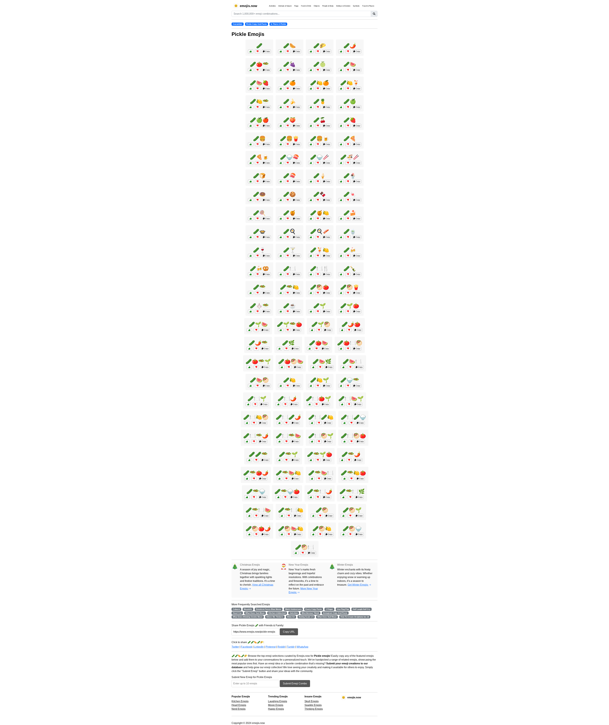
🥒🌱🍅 (349, 306)
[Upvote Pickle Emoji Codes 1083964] (341, 274)
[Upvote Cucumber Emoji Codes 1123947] (342, 460)
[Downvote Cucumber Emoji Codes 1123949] (320, 367)
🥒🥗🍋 (289, 287)
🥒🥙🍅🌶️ (258, 528)
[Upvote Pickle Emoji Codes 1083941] (341, 126)
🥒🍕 (349, 138)
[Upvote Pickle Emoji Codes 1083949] (250, 88)
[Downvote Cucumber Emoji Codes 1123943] (319, 423)
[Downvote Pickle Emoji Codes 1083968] (348, 293)
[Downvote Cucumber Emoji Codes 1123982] (254, 423)
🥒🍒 (319, 120)
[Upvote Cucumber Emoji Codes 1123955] (342, 404)
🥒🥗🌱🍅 (319, 454)
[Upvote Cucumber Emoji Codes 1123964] (295, 553)
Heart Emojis (239, 705)
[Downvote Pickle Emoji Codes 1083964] (348, 274)
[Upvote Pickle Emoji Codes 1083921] (250, 70)
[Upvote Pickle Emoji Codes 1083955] (311, 200)
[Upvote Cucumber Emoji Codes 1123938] (249, 460)
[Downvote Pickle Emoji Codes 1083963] (257, 256)
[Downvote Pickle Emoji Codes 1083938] (287, 70)
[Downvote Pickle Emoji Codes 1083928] (287, 293)
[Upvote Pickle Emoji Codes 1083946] (311, 70)
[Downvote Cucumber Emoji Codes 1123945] (319, 479)
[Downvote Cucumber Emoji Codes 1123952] (286, 441)
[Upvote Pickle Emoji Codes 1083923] (280, 144)
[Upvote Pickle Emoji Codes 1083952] (341, 181)
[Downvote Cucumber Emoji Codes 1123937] (287, 386)
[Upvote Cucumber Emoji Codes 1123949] (313, 367)
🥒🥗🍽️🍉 (258, 510)
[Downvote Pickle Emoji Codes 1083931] (287, 181)
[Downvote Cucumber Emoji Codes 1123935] (285, 404)
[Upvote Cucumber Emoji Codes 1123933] (311, 311)
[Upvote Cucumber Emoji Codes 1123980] (249, 367)
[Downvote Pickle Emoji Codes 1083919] (287, 274)
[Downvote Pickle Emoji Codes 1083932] (318, 51)
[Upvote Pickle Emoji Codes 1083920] (250, 293)
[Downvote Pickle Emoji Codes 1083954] (287, 200)
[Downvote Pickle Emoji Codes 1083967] (318, 144)
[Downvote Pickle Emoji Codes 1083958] (318, 219)
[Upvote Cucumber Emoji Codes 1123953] (342, 330)
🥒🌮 (319, 46)
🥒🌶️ (349, 46)
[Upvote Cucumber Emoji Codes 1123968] (343, 367)
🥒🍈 (319, 64)
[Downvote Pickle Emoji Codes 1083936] (348, 70)
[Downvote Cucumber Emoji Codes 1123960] (318, 497)
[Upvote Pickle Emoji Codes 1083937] (341, 107)
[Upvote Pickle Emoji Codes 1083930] (311, 163)
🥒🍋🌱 (319, 380)
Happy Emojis (276, 709)
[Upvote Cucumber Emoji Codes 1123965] (249, 330)
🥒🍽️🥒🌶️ (288, 417)
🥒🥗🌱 (288, 454)
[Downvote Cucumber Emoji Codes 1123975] (257, 386)
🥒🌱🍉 (258, 324)
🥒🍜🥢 (349, 157)
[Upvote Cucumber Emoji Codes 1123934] (279, 349)
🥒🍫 (319, 194)
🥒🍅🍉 (318, 343)
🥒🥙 (322, 510)
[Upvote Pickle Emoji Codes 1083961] (311, 256)
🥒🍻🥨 (259, 268)
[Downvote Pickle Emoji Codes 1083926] (318, 274)
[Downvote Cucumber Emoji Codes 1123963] (286, 479)
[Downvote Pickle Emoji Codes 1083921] (257, 70)
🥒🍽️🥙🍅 (353, 436)
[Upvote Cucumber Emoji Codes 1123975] (250, 386)
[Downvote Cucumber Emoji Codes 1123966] (254, 441)
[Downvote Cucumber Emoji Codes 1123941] (348, 386)
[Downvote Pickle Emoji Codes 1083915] (287, 237)
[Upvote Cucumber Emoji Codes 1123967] (343, 534)
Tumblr (291, 646)
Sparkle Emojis (313, 705)
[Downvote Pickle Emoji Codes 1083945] (318, 126)
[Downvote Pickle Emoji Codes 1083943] (318, 107)
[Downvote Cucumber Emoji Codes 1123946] (255, 404)
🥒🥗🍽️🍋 (290, 510)
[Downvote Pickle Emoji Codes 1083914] (257, 144)
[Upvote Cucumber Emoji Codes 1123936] (313, 516)
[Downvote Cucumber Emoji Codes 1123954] (254, 497)
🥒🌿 (288, 343)
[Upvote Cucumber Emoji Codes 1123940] (343, 497)
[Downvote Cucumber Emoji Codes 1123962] (316, 404)
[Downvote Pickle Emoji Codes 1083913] (257, 181)
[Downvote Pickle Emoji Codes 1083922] (257, 311)
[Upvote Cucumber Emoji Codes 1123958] (344, 423)
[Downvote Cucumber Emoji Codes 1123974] (254, 479)
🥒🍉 (349, 64)
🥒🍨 (349, 176)
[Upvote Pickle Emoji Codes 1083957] (250, 219)
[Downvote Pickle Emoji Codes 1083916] (348, 144)
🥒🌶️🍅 (350, 324)
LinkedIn (259, 646)
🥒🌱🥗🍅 (289, 324)
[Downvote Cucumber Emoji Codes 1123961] (319, 330)
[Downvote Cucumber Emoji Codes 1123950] (351, 479)
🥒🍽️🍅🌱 (318, 398)
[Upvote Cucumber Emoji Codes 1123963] (279, 479)
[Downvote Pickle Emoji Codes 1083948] (318, 88)
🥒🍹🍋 (319, 250)
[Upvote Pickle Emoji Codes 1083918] (341, 51)
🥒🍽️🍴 (319, 268)
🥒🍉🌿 (321, 361)
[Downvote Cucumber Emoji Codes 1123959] (288, 367)
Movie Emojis (275, 705)
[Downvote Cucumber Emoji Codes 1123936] (320, 516)
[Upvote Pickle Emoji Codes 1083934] (250, 237)
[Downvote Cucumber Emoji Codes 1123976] (318, 386)
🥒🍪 (289, 194)
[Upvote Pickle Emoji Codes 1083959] (341, 237)
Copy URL (289, 631)
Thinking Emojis (313, 709)
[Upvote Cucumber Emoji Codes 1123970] (249, 349)
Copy (267, 51)
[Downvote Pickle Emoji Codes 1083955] (318, 200)
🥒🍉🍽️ (352, 361)
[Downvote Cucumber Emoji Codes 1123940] (350, 497)
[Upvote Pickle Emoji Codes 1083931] (280, 181)
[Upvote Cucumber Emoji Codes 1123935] (278, 404)
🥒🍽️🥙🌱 (321, 436)
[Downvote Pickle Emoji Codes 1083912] (257, 51)
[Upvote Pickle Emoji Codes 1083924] (250, 163)
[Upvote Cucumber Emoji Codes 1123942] (249, 534)
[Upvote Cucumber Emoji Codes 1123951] (343, 516)
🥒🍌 (289, 101)
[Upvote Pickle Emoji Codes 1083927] (311, 293)
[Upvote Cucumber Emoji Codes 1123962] (309, 404)
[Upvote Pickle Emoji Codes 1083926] (311, 274)
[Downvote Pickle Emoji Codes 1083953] (257, 200)
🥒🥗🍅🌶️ (255, 473)
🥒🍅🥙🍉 (290, 361)
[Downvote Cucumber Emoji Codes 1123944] (348, 311)
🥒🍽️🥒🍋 (321, 417)
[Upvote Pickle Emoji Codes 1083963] (250, 256)
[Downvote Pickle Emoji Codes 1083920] (257, 293)
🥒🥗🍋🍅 (353, 473)
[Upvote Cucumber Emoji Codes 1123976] (311, 386)
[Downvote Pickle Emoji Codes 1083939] (287, 88)
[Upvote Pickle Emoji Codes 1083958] (311, 219)
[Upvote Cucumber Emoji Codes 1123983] (280, 330)
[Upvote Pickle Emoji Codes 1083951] (311, 181)
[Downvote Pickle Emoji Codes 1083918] (348, 51)
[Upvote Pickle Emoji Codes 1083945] (311, 126)
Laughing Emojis (277, 701)
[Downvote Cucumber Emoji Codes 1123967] (350, 534)
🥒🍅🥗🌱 (258, 361)
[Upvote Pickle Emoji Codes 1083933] (341, 163)
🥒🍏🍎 (259, 120)
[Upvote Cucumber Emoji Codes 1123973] (312, 441)
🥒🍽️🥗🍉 (288, 436)
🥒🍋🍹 (349, 83)
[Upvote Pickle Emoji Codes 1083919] (280, 274)
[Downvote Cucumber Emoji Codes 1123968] (350, 367)
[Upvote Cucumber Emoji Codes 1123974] (247, 479)
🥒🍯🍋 (319, 213)
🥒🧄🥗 (259, 306)
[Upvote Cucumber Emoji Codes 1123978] (279, 423)
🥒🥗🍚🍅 (287, 491)
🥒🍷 (259, 250)
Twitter (235, 646)
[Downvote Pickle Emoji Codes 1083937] (348, 107)
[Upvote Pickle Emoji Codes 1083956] (341, 200)
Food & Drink (306, 6)
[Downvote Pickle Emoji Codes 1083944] (287, 126)
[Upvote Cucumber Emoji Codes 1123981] (249, 516)
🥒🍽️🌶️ (287, 398)
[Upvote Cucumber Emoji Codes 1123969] (279, 460)
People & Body (328, 6)
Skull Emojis (311, 701)
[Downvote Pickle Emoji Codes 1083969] (287, 163)
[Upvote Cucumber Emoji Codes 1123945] (312, 479)
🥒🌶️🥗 (258, 343)
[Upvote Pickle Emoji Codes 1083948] (311, 88)
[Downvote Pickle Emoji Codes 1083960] (287, 311)
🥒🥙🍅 (319, 287)
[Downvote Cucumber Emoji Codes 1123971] (316, 349)
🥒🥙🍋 (321, 528)
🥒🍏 (349, 101)
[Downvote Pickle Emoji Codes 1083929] (287, 219)
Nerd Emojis (239, 709)
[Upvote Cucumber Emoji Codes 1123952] (279, 441)
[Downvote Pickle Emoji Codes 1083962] (287, 256)
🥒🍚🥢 (319, 157)
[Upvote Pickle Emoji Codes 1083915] (280, 237)
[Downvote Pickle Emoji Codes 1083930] (318, 163)
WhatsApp (302, 646)
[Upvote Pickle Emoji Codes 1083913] (250, 181)
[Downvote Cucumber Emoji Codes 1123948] (348, 349)
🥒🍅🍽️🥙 (349, 343)
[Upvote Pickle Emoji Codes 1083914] (250, 144)
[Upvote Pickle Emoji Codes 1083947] (250, 126)
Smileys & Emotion (343, 6)
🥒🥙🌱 (352, 510)
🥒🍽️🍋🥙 (255, 417)
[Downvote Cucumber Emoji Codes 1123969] (286, 460)
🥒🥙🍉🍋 (290, 528)
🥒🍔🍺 (319, 138)
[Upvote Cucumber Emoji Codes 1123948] (341, 349)
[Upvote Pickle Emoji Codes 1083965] (250, 274)
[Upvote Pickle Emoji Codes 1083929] (280, 219)
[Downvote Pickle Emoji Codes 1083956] (348, 200)
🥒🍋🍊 (319, 83)
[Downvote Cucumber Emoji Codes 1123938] (256, 460)
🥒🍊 (289, 83)
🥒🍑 (289, 120)
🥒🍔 (259, 138)
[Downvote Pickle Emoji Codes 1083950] (348, 219)
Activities (272, 6)
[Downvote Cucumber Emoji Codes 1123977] (285, 497)
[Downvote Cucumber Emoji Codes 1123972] (288, 516)
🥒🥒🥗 (258, 454)
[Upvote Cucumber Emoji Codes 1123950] (344, 479)
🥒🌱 (319, 306)
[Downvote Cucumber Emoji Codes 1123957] (318, 460)
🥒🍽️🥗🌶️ (255, 436)
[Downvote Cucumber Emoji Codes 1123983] (287, 330)
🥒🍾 (349, 268)
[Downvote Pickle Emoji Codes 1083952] (348, 181)
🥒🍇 (289, 64)
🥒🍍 (319, 101)
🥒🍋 (289, 380)
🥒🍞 (259, 176)
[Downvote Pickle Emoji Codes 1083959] (348, 237)
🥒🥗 (259, 287)
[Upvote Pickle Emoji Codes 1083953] (250, 200)
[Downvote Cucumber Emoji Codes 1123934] (286, 349)
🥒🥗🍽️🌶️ (319, 491)
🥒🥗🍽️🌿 (352, 491)
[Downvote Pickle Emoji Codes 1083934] (257, 237)
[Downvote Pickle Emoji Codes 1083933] (348, 163)
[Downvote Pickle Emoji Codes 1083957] (257, 219)
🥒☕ (289, 306)
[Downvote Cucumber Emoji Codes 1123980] (256, 367)
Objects (317, 6)
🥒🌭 (289, 46)
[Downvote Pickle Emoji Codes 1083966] (287, 51)
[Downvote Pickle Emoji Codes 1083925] (318, 237)
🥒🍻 (349, 250)
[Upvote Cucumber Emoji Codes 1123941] (341, 386)
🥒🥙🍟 (349, 287)
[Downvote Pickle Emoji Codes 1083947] (257, 126)
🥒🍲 (259, 231)
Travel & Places (368, 6)
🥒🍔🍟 (289, 138)
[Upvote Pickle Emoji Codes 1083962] (280, 256)
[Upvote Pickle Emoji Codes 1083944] (280, 126)
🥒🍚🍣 (289, 157)
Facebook (246, 646)
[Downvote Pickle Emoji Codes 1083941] (348, 126)
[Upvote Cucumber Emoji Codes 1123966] (247, 441)
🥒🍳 (289, 231)
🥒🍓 (349, 120)
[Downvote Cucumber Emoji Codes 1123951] (350, 516)
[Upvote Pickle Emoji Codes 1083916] (341, 144)
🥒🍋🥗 (259, 101)
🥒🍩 (259, 194)
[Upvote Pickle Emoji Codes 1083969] (280, 163)
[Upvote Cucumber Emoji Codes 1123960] (311, 497)
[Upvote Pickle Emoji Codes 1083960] (280, 311)
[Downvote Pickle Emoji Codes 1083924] (257, 163)
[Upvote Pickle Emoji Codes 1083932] (311, 51)
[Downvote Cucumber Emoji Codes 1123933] (318, 311)
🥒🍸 (289, 250)
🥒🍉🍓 (259, 83)
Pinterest (271, 646)
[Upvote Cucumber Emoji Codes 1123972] (282, 516)
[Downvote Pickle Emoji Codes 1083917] (348, 256)
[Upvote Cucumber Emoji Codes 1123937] (280, 386)
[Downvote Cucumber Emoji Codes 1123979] (288, 534)
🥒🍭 (259, 213)
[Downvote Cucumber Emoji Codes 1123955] (349, 404)
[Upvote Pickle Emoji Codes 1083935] (250, 107)
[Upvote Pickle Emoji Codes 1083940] (341, 88)
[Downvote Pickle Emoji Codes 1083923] (287, 144)
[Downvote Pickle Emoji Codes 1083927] (318, 293)
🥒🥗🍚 (255, 491)
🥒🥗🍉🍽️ (321, 473)
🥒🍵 (349, 231)
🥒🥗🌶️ (350, 454)
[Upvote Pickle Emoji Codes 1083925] (311, 237)
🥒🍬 (349, 194)
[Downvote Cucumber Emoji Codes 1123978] (286, 423)
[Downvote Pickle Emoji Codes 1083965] (257, 274)
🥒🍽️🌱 (256, 398)
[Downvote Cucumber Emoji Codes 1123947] (349, 460)
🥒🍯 (289, 213)
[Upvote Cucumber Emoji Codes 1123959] (282, 367)
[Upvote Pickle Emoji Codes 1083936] (341, 70)
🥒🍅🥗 (259, 64)
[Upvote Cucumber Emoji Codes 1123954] (247, 497)
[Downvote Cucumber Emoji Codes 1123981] (256, 516)
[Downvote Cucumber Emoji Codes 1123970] (256, 349)
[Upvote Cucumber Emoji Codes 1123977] (278, 497)
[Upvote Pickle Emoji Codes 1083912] (250, 51)
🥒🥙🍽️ (304, 547)
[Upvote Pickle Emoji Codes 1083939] (280, 88)
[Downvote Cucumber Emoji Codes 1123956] (320, 534)
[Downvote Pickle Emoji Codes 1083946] (318, 70)
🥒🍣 (289, 176)
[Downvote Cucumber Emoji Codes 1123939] (351, 441)
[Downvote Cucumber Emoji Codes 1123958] (351, 423)
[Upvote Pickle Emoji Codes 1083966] (280, 51)
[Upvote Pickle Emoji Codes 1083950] (341, 219)
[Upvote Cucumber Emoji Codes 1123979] (282, 534)
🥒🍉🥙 (259, 380)
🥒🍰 (349, 213)
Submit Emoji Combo (295, 683)
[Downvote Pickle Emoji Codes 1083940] (348, 88)
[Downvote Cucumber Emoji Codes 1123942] (256, 534)
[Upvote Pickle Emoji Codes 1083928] (280, 293)
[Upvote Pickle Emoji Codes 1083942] (280, 107)
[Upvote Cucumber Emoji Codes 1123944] (341, 311)
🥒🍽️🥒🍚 (353, 417)
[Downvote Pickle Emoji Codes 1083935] (257, 107)
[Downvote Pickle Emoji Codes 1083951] (318, 181)
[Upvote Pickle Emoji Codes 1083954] (280, 200)
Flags (296, 6)
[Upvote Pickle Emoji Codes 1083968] (341, 293)
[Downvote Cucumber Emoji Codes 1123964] (302, 553)
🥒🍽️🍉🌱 (351, 398)
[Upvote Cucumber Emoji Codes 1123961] (312, 330)
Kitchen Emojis (240, 701)
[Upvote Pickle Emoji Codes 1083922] (250, 311)
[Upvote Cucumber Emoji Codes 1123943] (312, 423)
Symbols (356, 6)
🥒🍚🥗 (349, 380)
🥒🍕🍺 (259, 157)
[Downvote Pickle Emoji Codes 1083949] (257, 88)
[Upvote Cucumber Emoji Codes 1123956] (313, 534)
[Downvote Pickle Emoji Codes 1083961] (318, 256)
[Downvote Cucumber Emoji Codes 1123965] (256, 330)
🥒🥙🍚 (352, 528)
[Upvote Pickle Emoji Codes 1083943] (311, 107)
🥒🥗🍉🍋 (288, 473)
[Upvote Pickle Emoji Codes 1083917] (341, 256)
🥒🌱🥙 (320, 324)
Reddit (281, 646)
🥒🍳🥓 (319, 231)
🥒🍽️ (289, 268)
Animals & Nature (285, 6)
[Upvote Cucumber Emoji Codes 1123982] (247, 423)
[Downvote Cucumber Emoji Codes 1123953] (349, 330)
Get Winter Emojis (358, 584)
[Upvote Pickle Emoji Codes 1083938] (280, 70)
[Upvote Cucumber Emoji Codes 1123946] (248, 404)
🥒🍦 (319, 176)
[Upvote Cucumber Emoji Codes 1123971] (309, 349)
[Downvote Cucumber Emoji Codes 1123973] (319, 441)
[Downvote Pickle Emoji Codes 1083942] (287, 107)
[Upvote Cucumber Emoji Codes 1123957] (311, 460)
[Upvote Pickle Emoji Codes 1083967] (311, 144)
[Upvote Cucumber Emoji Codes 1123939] (344, 441)
